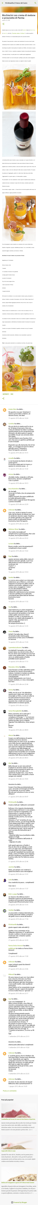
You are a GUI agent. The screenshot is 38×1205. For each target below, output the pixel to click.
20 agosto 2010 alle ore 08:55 (18, 758)
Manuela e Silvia (13, 667)
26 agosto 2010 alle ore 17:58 (18, 919)
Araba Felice (12, 409)
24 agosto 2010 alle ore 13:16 (18, 905)
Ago (9, 999)
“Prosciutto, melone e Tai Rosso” (18, 33)
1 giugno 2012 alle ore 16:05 (17, 1086)
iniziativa (24, 30)
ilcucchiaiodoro (13, 488)
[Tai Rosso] (19, 134)
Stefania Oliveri (13, 529)
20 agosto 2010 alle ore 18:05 (18, 779)
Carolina (11, 423)
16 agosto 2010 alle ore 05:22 (18, 538)
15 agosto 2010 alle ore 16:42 (18, 469)
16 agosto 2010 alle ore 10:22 (18, 551)
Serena (10, 690)
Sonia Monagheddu (15, 711)
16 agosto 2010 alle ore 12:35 (18, 626)
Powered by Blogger (20, 1202)
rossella (11, 458)
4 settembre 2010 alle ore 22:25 (18, 1073)
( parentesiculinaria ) (15, 647)
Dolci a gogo (12, 894)
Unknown (11, 510)
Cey (9, 607)
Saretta (10, 577)
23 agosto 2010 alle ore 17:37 (18, 888)
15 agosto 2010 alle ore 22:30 (18, 524)
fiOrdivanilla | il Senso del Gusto (16, 3)
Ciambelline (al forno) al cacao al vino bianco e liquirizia (18, 1119)
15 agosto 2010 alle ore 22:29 (18, 504)
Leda (10, 879)
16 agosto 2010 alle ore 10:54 (18, 572)
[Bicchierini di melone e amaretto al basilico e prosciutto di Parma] (19, 218)
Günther (11, 910)
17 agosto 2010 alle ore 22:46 (18, 684)
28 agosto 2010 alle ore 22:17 (18, 993)
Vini (12, 394)
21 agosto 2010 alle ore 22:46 (18, 861)
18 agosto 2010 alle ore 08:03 (18, 730)
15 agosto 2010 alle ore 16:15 (18, 453)
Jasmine (11, 867)
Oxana (10, 631)
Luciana (11, 543)
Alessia (10, 735)
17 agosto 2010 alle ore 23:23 (18, 705)
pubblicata (11, 948)
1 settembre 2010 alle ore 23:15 (18, 1036)
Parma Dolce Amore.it (15, 945)
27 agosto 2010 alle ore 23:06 (18, 969)
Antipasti (6, 394)
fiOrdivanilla (12, 802)
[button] (3, 24)
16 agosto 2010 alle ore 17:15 (18, 661)
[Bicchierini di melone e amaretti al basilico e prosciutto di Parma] (19, 87)
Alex (9, 763)
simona (10, 474)
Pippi (10, 556)
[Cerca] (35, 3)
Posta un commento (10, 1091)
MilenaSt (11, 974)
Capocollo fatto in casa (8, 1151)
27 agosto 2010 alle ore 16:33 (18, 940)
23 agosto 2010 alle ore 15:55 (18, 874)
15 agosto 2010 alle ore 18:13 (18, 483)
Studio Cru (5, 33)
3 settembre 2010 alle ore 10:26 (18, 1047)
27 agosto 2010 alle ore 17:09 (18, 956)
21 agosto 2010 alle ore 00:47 (18, 796)
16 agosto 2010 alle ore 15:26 (18, 642)
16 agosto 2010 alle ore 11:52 (18, 601)
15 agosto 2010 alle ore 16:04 (18, 418)
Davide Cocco (32, 30)
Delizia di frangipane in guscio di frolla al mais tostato (17, 1182)
